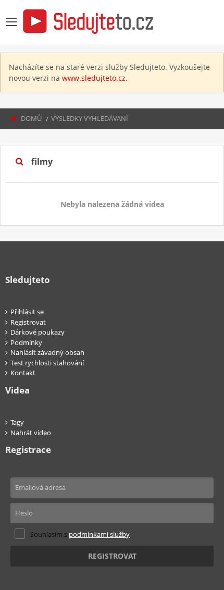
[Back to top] (190, 525)
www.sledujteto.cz (94, 78)
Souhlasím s (80, 534)
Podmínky (26, 342)
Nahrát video (30, 432)
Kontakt (22, 372)
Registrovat (28, 322)
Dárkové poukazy (37, 332)
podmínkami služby (99, 534)
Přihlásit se (27, 311)
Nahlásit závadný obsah (47, 352)
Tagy (17, 422)
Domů (31, 118)
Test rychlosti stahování (47, 362)
